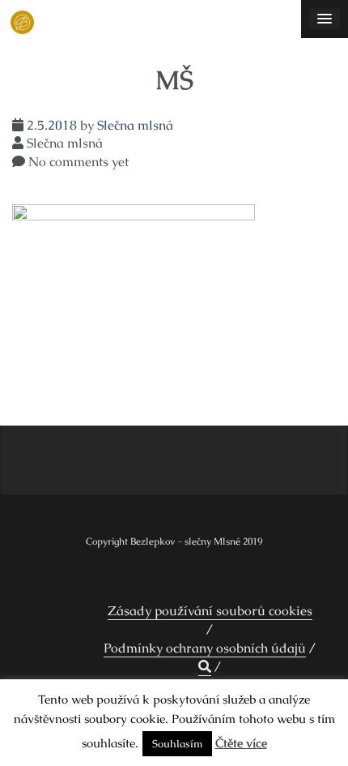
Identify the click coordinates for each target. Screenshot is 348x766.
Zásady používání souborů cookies (210, 610)
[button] (204, 667)
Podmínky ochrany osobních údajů (205, 648)
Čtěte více (241, 743)
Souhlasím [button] (177, 744)
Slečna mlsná (135, 125)
